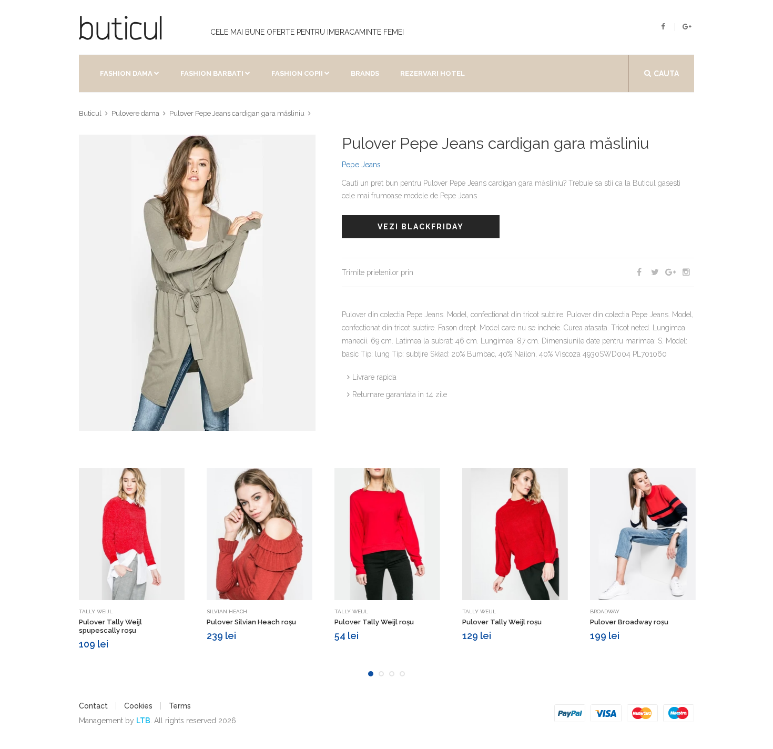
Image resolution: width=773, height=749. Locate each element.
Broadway (604, 611)
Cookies (138, 706)
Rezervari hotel (432, 73)
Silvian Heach (227, 611)
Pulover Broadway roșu (629, 622)
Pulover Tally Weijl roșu (374, 622)
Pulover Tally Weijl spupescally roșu (110, 626)
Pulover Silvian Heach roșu (251, 622)
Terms (180, 706)
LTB (143, 720)
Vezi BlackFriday (421, 226)
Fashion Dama (126, 73)
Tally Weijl (96, 611)
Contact (93, 706)
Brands (365, 73)
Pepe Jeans (361, 164)
